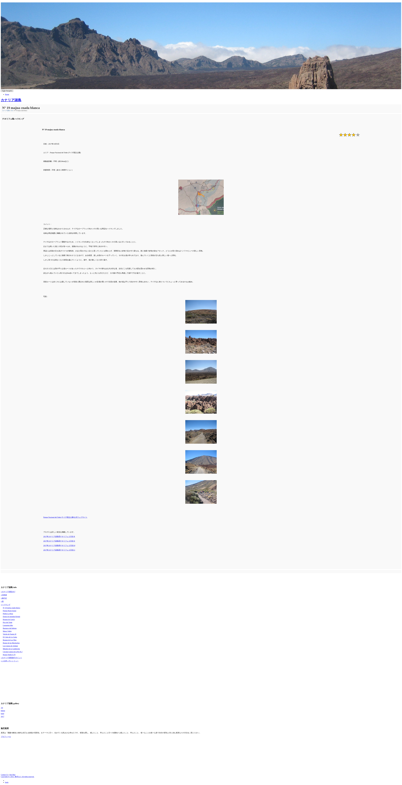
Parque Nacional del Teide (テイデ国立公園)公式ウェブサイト (65, 517)
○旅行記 (4, 598)
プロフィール (6, 736)
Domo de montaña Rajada (11, 616)
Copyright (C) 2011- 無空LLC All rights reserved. (17, 777)
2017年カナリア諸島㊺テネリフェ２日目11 (59, 550)
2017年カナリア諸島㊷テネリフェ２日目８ (59, 536)
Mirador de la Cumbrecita (11, 649)
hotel (2, 713)
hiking (3, 711)
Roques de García (9, 619)
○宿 (2, 601)
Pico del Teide (7, 622)
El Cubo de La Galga (10, 637)
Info (12, 110)
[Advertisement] (39, 579)
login (6, 782)
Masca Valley (7, 631)
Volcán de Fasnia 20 (9, 634)
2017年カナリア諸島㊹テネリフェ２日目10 (59, 545)
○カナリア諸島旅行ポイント (11, 658)
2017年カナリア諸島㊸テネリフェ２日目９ (59, 541)
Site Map (12, 775)
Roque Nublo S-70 (9, 655)
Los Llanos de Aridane (10, 646)
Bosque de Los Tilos (9, 640)
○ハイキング (5, 605)
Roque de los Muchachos (11, 643)
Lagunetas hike (8, 625)
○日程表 (4, 595)
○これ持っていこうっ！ (10, 661)
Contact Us (4, 775)
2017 (2, 716)
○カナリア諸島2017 (8, 592)
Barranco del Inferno (10, 628)
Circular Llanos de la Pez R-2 (12, 652)
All (2, 708)
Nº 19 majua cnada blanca (11, 608)
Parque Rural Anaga (9, 611)
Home (7, 94)
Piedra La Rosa (8, 614)
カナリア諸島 (6, 110)
